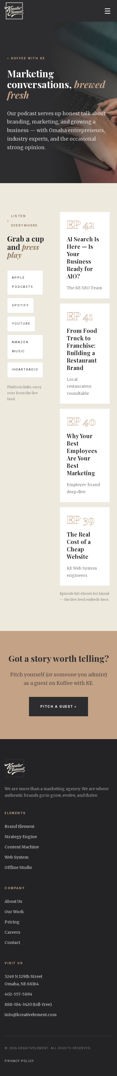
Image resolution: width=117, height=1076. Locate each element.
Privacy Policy (19, 1061)
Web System (16, 857)
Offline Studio (18, 867)
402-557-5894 (18, 994)
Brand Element (19, 826)
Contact (12, 942)
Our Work (14, 911)
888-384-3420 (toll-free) (28, 1004)
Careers (12, 932)
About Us (13, 901)
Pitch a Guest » (58, 707)
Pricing (12, 922)
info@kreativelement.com (31, 1014)
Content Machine (22, 847)
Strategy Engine (21, 836)
